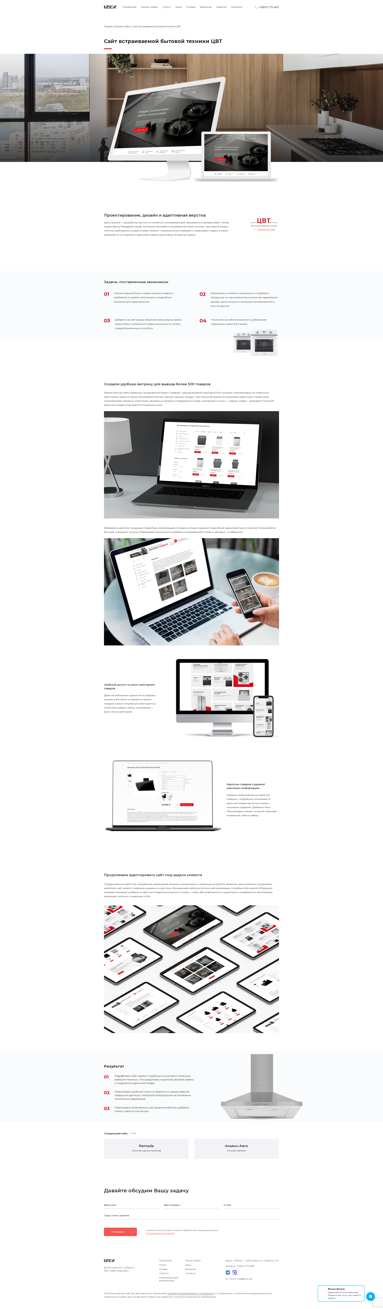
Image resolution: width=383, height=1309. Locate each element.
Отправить (118, 1231)
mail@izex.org (244, 1279)
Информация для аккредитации (168, 1279)
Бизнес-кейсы (149, 7)
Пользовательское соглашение (160, 1233)
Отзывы (191, 7)
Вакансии (206, 7)
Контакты (236, 7)
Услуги (166, 7)
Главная (108, 26)
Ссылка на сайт (266, 229)
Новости (221, 7)
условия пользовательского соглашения (191, 1293)
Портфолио (129, 7)
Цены (178, 7)
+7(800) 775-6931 (269, 7)
